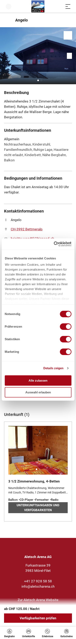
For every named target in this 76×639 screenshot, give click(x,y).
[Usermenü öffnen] (8, 6)
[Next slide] (72, 55)
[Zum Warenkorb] (60, 6)
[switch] (65, 326)
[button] (38, 80)
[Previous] (7, 20)
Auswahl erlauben (38, 392)
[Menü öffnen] (68, 6)
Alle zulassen (38, 380)
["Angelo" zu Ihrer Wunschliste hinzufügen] (68, 35)
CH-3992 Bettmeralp (27, 229)
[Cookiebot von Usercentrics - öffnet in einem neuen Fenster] (54, 244)
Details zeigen (53, 368)
